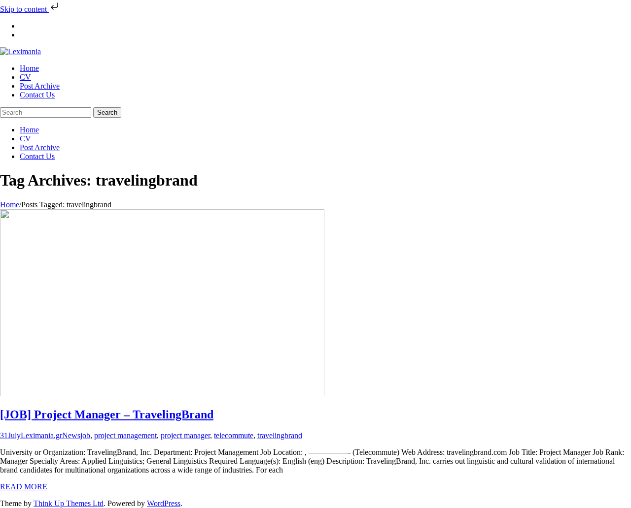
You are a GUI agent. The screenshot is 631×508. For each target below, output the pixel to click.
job (85, 435)
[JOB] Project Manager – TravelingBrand (106, 414)
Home (9, 204)
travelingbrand (279, 435)
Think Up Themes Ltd (69, 503)
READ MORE (23, 486)
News (71, 435)
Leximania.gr (41, 435)
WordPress (163, 503)
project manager (185, 435)
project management (125, 435)
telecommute (233, 435)
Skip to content (24, 9)
